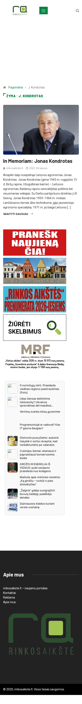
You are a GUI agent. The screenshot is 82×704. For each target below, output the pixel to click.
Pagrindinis (15, 87)
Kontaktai (9, 593)
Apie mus (9, 602)
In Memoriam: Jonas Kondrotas (37, 161)
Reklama (9, 597)
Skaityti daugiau (15, 214)
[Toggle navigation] (43, 10)
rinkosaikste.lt (14, 168)
